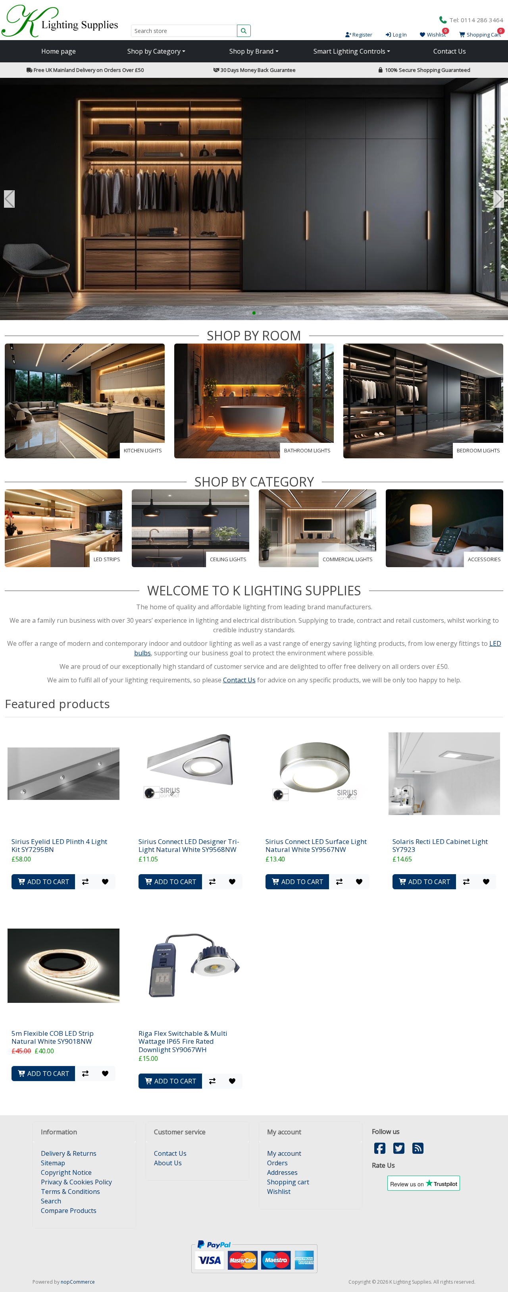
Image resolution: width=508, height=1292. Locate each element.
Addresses (282, 1172)
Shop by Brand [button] (251, 51)
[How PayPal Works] (254, 1255)
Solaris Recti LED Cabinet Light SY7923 (440, 846)
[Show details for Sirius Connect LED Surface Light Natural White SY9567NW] (317, 773)
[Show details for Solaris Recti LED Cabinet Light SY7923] (444, 773)
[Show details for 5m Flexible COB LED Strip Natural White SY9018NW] (63, 966)
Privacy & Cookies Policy (76, 1182)
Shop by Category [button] (154, 51)
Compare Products (68, 1210)
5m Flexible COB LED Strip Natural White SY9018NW (53, 1037)
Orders (277, 1163)
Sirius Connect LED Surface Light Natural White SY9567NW (316, 846)
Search (51, 1201)
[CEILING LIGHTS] (190, 527)
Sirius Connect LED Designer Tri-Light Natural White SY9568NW (189, 846)
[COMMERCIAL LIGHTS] (317, 527)
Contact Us (449, 51)
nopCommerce (78, 1281)
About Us (168, 1163)
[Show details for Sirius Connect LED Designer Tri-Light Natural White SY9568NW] (190, 773)
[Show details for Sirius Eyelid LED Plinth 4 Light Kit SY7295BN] (63, 773)
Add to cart (47, 881)
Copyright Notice (66, 1172)
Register (361, 34)
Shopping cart (288, 1182)
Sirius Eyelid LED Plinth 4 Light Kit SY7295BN (59, 846)
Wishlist (279, 1191)
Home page (58, 51)
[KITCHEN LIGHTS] (85, 400)
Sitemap (53, 1163)
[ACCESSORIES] (444, 527)
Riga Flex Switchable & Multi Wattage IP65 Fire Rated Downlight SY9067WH (183, 1041)
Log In (399, 34)
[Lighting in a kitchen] (254, 199)
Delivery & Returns (68, 1153)
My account (284, 1153)
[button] (247, 313)
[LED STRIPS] (63, 527)
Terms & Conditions (70, 1191)
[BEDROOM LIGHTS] (423, 400)
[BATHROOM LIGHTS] (254, 400)
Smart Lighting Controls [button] (349, 51)
